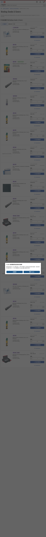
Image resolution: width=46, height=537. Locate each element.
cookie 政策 (22, 268)
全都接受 (14, 272)
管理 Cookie (31, 272)
